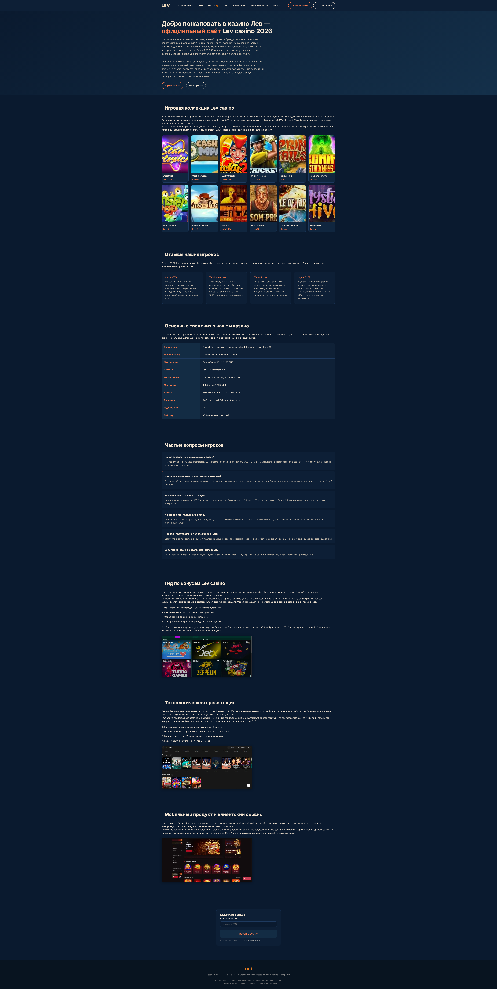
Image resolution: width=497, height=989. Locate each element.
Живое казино (239, 5)
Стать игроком (324, 5)
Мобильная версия (259, 5)
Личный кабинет (300, 5)
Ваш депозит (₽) (228, 918)
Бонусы (276, 5)
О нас (225, 5)
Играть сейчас (172, 85)
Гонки (200, 5)
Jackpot (213, 5)
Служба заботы (185, 5)
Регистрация (196, 85)
